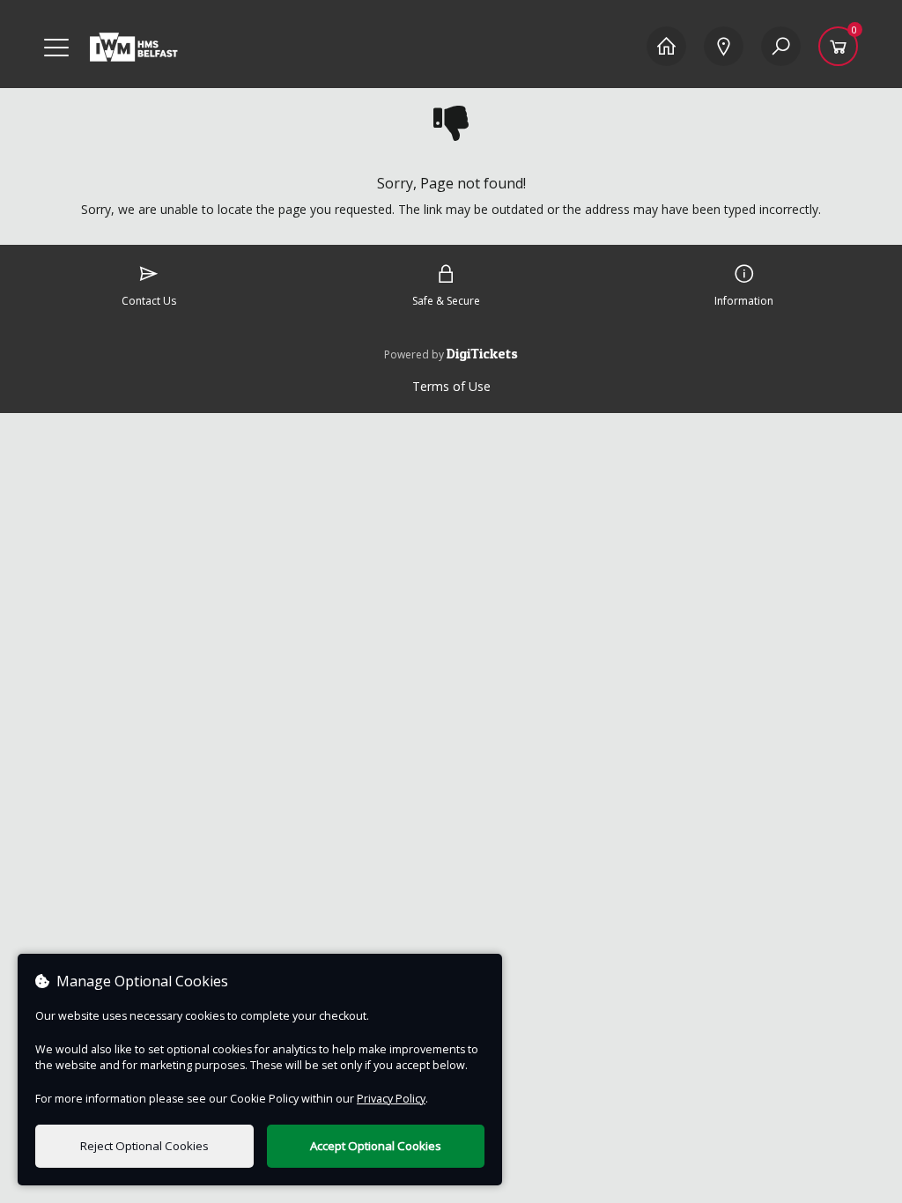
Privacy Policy (391, 1098)
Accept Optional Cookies (375, 1146)
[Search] (781, 46)
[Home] (666, 46)
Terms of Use (451, 386)
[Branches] (723, 46)
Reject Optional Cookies (144, 1146)
